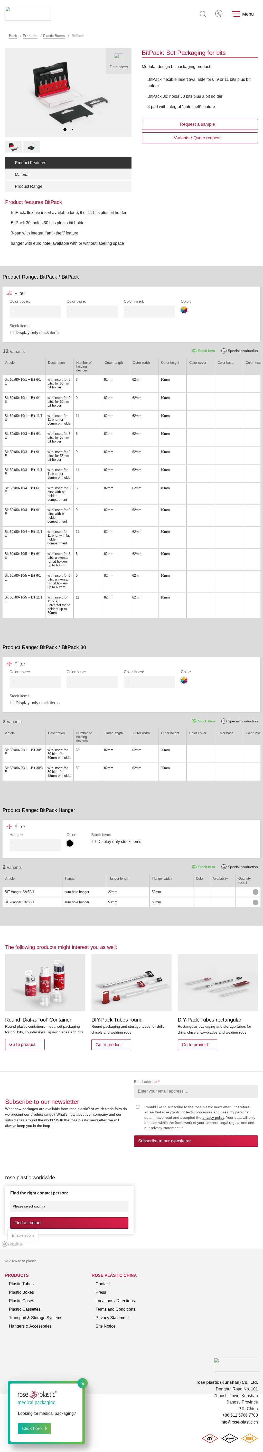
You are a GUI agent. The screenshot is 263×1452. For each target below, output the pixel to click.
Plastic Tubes (21, 1284)
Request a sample (197, 124)
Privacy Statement (112, 1318)
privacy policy (213, 1117)
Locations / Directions (115, 1301)
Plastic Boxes (54, 36)
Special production (243, 351)
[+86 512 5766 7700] (219, 14)
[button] (65, 129)
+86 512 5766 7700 (219, 14)
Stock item (206, 351)
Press (101, 1292)
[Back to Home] (28, 14)
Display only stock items (38, 332)
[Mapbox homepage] (13, 1244)
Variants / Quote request (197, 137)
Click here (32, 1428)
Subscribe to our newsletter (164, 1141)
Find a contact (28, 1222)
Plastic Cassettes (25, 1309)
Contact (103, 1284)
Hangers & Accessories (30, 1326)
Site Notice (106, 1326)
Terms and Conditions (115, 1309)
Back (13, 36)
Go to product (22, 1044)
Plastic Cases (21, 1301)
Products (30, 36)
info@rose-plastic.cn (239, 1422)
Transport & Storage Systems (35, 1318)
